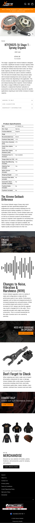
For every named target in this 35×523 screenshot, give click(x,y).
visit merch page (11, 466)
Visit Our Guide (26, 333)
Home (3, 41)
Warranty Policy (5, 492)
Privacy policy (5, 483)
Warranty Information (12, 107)
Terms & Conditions (6, 486)
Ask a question (9, 104)
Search (3, 475)
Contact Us (4, 480)
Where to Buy (8, 100)
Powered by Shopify (17, 521)
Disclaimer (4, 495)
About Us (4, 477)
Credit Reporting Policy (7, 489)
